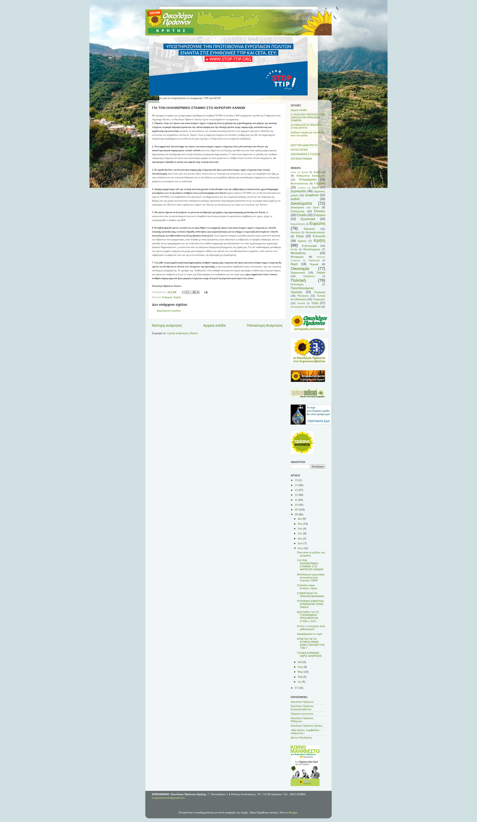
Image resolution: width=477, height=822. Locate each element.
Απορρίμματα (308, 179)
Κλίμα (300, 236)
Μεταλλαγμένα (311, 249)
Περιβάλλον (309, 276)
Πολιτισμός (297, 284)
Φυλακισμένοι (297, 307)
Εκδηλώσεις (298, 211)
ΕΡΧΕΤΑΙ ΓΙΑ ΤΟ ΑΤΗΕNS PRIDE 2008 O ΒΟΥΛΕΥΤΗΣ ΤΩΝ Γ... (311, 644)
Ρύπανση (302, 295)
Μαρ (301, 671)
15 (296, 480)
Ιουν (301, 548)
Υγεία (314, 303)
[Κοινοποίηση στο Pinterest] (198, 292)
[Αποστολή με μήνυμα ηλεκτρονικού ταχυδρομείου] (184, 292)
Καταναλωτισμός (315, 232)
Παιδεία (321, 272)
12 (296, 494)
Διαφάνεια (312, 195)
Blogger (293, 812)
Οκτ (300, 528)
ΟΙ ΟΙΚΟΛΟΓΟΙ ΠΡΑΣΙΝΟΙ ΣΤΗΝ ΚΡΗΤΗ (306, 126)
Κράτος (302, 241)
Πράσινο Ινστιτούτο (302, 713)
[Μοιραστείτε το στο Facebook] (194, 292)
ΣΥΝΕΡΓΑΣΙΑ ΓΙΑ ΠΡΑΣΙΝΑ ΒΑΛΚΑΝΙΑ (310, 595)
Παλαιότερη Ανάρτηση (264, 325)
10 (296, 504)
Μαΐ (300, 662)
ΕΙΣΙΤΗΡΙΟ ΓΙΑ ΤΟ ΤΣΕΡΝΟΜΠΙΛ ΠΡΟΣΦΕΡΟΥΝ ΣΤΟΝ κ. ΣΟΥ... (308, 617)
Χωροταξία (314, 306)
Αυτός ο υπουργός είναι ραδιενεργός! (311, 628)
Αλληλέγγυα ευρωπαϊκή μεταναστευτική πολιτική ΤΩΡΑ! (310, 577)
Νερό (294, 264)
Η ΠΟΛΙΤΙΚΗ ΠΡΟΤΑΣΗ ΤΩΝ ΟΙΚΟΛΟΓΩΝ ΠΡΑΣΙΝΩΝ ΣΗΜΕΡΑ (308, 117)
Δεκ (300, 518)
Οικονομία (300, 268)
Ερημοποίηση (298, 224)
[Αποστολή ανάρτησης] (205, 292)
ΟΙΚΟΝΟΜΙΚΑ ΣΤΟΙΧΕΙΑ (305, 154)
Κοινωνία (319, 236)
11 (296, 500)
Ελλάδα (302, 215)
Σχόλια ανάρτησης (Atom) (182, 333)
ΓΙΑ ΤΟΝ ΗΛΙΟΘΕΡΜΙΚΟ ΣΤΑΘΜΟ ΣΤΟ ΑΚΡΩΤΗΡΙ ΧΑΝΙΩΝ (310, 565)
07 (296, 687)
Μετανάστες (298, 253)
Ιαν (300, 681)
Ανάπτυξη (319, 172)
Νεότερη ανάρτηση (167, 325)
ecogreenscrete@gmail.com (168, 797)
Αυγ (300, 538)
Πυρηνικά (319, 292)
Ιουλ (301, 543)
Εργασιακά (308, 219)
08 (296, 514)
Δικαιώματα (301, 203)
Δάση (315, 187)
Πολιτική (298, 280)
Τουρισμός (319, 299)
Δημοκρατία (298, 191)
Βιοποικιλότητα (299, 183)
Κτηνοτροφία (309, 245)
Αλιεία (293, 172)
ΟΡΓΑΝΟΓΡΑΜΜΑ (301, 158)
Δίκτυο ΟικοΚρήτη (301, 737)
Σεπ (300, 533)
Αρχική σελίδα (214, 325)
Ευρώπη (317, 223)
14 (296, 485)
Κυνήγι (294, 249)
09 (296, 509)
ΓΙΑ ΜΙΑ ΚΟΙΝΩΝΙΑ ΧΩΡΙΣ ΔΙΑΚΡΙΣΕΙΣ (309, 654)
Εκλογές (319, 211)
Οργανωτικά (298, 272)
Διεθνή (295, 199)
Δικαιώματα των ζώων (305, 207)
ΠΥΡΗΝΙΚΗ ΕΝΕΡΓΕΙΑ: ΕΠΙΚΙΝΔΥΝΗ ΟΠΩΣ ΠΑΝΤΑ (310, 604)
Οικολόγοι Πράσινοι (302, 701)
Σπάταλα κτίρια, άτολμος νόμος (307, 587)
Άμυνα (304, 172)
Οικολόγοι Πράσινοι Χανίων (307, 725)
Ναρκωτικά (314, 260)
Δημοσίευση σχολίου (169, 310)
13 (296, 490)
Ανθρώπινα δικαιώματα (310, 175)
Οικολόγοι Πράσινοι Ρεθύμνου (302, 720)
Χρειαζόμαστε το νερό (309, 634)
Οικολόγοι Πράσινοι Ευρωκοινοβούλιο (302, 708)
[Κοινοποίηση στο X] (191, 292)
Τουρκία (301, 303)
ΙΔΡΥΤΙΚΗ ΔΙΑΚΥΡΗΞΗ (304, 145)
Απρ (301, 667)
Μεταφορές (297, 256)
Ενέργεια (167, 297)
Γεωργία (319, 183)
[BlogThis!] (187, 292)
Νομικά (314, 264)
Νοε (300, 523)
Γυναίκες (302, 187)
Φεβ (300, 676)
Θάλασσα (309, 228)
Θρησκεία (295, 232)
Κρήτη (177, 297)
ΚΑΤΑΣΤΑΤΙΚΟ (299, 149)
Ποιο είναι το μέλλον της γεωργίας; (311, 554)
